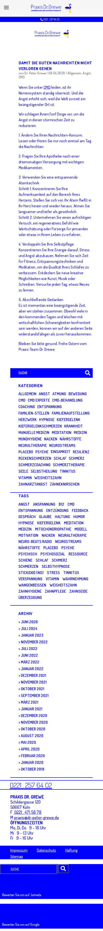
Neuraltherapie (32, 445)
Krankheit (73, 426)
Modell (80, 529)
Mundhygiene (30, 439)
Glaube (45, 516)
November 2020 (34, 722)
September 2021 (35, 695)
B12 (61, 504)
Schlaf (60, 458)
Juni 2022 (29, 655)
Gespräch (27, 516)
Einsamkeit (60, 451)
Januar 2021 (31, 708)
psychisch (27, 554)
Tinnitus (67, 471)
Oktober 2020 (33, 729)
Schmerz (76, 458)
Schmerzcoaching (34, 464)
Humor (79, 516)
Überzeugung (30, 597)
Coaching (26, 406)
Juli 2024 (29, 628)
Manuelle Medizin (33, 432)
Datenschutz (46, 850)
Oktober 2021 (32, 688)
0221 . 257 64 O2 (51, 19)
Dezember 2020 (34, 715)
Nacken (50, 439)
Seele (23, 471)
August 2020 (32, 735)
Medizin (80, 432)
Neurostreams (62, 445)
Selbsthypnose (56, 566)
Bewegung (78, 393)
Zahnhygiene (29, 591)
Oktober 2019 (32, 769)
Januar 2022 (32, 668)
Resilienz (81, 451)
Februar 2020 (33, 755)
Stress (53, 572)
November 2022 (34, 642)
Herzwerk (27, 419)
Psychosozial (52, 554)
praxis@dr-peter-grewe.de (36, 817)
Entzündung (57, 510)
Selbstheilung (44, 471)
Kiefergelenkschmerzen (40, 426)
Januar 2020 (32, 762)
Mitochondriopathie (53, 529)
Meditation (61, 432)
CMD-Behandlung (67, 400)
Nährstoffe (70, 439)
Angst (87, 73)
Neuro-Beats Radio (35, 541)
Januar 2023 (32, 635)
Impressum (19, 850)
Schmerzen (28, 566)
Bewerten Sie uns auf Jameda (21, 895)
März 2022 (30, 662)
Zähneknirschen (65, 484)
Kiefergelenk (68, 419)
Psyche (41, 451)
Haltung (62, 516)
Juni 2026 (29, 621)
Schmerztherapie (69, 464)
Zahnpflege (55, 591)
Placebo (25, 451)
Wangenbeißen (32, 585)
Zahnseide (78, 591)
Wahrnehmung (75, 578)
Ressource (78, 554)
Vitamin (25, 477)
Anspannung (44, 504)
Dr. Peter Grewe (35, 73)
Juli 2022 (29, 648)
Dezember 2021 (33, 675)
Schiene (25, 560)
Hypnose (46, 419)
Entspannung (49, 406)
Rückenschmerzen (34, 458)
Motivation (28, 535)
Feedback (80, 510)
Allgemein (74, 73)
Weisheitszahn (48, 477)
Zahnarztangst (32, 484)
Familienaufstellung (71, 413)
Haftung (71, 850)
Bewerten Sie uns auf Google (20, 924)
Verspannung (30, 578)
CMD (22, 77)
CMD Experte (39, 400)
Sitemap (16, 856)
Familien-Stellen (33, 413)
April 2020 (30, 749)
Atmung (59, 393)
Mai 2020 (28, 742)
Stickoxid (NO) (31, 572)
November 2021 (34, 682)
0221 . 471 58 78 (27, 812)
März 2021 (29, 702)
